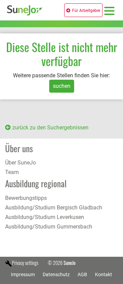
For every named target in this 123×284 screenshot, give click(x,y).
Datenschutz (56, 274)
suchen (61, 86)
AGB (82, 274)
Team (12, 172)
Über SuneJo (20, 162)
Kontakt (103, 274)
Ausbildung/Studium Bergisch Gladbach (53, 207)
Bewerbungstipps (26, 198)
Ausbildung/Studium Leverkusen (44, 217)
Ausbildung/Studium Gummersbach (48, 226)
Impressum (23, 274)
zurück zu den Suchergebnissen (50, 127)
